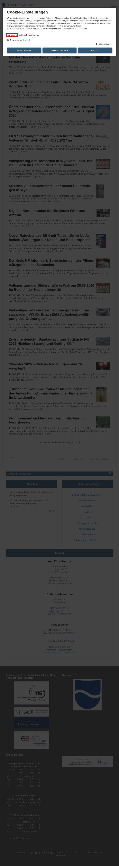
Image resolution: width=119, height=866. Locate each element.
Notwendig (14, 40)
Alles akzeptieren (24, 50)
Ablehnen (95, 50)
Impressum (12, 35)
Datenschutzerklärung (29, 35)
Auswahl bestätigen (59, 50)
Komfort (26, 40)
